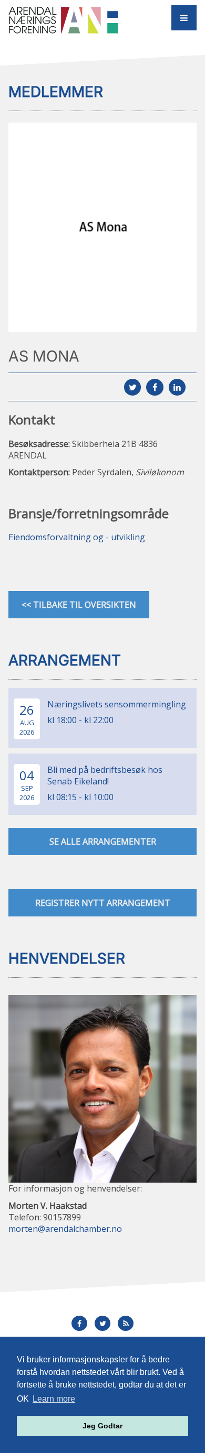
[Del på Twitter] (132, 387)
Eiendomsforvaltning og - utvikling (76, 537)
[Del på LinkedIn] (177, 387)
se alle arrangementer (102, 841)
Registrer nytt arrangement (102, 903)
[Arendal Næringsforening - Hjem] (64, 19)
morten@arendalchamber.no (65, 1228)
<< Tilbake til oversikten (79, 604)
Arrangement (64, 660)
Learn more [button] (54, 1398)
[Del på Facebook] (154, 387)
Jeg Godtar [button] (102, 1426)
